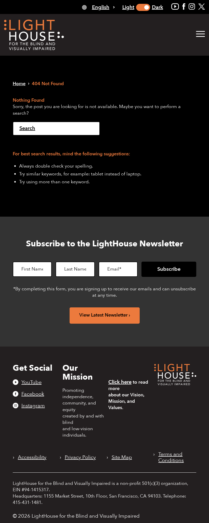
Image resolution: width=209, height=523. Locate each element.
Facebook (32, 394)
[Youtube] (175, 6)
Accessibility (32, 457)
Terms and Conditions (171, 457)
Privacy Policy (80, 457)
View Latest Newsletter (103, 315)
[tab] (98, 7)
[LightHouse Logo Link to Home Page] (34, 35)
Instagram (33, 405)
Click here (120, 382)
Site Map (122, 457)
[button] (200, 34)
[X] (201, 6)
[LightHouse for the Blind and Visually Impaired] (175, 383)
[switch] (143, 7)
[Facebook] (183, 6)
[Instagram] (192, 6)
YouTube (31, 382)
